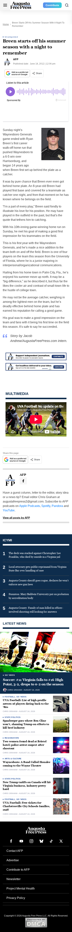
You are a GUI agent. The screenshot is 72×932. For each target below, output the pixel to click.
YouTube (9, 510)
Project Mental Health (20, 888)
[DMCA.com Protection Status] (36, 922)
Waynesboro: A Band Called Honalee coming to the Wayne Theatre (26, 763)
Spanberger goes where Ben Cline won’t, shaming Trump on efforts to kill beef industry (26, 724)
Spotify (45, 505)
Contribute (52, 5)
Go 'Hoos (10, 675)
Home (6, 24)
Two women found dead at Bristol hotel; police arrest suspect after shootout (24, 745)
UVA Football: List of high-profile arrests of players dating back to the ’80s (26, 703)
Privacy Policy (15, 897)
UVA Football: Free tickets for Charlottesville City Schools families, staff (26, 806)
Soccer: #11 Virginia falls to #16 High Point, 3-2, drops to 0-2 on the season (33, 682)
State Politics (13, 717)
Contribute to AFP (18, 869)
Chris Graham (14, 690)
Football (10, 697)
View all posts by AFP (16, 517)
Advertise (12, 860)
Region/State (12, 738)
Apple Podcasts (29, 505)
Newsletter (13, 879)
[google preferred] (17, 73)
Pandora (57, 505)
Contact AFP (14, 850)
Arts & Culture (13, 759)
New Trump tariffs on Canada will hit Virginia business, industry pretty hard (27, 786)
